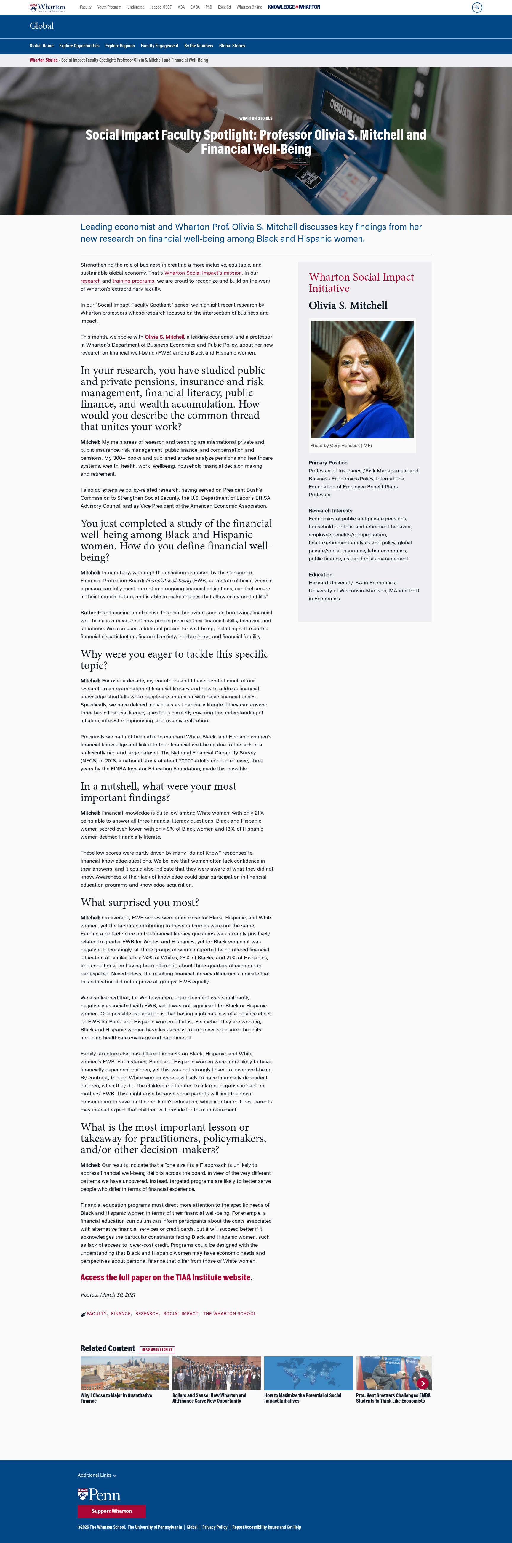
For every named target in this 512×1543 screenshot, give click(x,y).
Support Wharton (112, 1511)
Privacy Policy (215, 1527)
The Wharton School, (108, 1527)
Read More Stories (157, 1350)
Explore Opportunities (79, 46)
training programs (133, 281)
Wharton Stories (43, 60)
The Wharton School (230, 1314)
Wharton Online (249, 7)
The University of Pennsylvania (155, 1527)
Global (192, 1527)
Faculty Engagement (159, 46)
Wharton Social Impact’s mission (203, 273)
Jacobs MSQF (161, 7)
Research (147, 1314)
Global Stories (232, 46)
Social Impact (181, 1314)
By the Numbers (198, 46)
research (91, 281)
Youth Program (109, 7)
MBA (181, 7)
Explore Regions (120, 46)
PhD (209, 7)
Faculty (86, 7)
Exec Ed (224, 7)
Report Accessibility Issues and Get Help (266, 1527)
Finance (121, 1314)
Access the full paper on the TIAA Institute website (165, 1278)
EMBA (195, 7)
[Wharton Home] (47, 7)
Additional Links (95, 1475)
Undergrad (136, 7)
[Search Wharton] (477, 7)
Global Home (41, 46)
